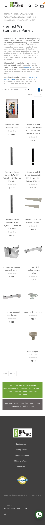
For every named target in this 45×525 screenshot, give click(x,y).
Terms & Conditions (21, 455)
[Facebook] (5, 514)
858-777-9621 (23, 508)
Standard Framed (34, 389)
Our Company (21, 444)
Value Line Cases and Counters (15, 389)
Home (7, 14)
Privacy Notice (21, 449)
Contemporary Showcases (17, 392)
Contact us (21, 466)
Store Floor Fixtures (27, 403)
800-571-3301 (8, 508)
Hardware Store (28, 406)
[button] (36, 5)
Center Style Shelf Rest (33, 312)
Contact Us (28, 67)
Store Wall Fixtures (23, 14)
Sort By (5, 90)
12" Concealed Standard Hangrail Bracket (33, 270)
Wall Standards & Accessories (19, 17)
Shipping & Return (21, 461)
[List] (41, 90)
